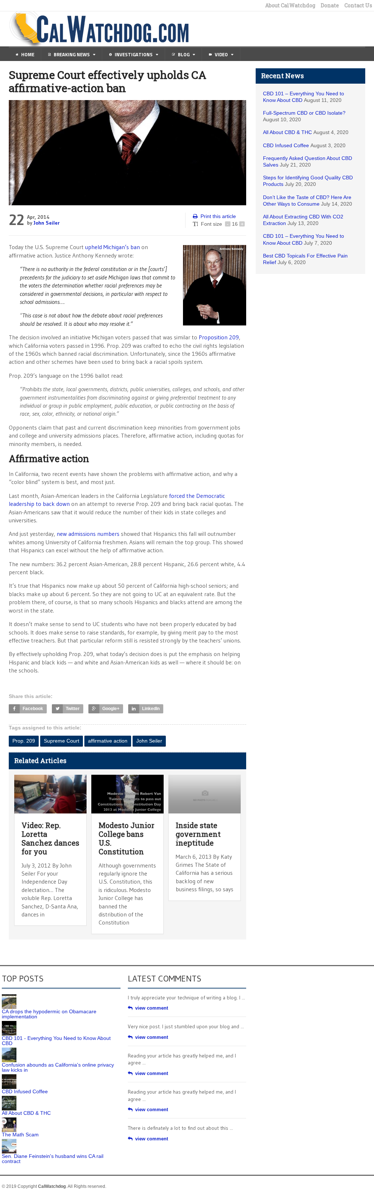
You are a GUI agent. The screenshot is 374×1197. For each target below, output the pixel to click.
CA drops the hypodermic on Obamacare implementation (49, 1014)
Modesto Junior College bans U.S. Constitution (126, 838)
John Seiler (47, 223)
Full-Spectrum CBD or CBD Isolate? (304, 113)
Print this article (218, 216)
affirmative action (107, 741)
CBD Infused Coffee (286, 145)
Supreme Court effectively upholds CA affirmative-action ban (107, 81)
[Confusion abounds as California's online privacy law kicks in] (9, 1050)
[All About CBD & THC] (9, 1098)
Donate (330, 5)
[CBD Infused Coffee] (9, 1077)
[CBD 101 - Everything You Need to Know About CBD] (9, 1023)
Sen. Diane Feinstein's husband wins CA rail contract (52, 1158)
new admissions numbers (89, 533)
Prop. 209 (23, 741)
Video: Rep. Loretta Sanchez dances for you (50, 838)
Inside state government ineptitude (198, 833)
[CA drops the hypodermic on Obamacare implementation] (9, 997)
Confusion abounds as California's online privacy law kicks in (58, 1067)
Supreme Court (61, 741)
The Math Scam (20, 1134)
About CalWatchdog (290, 5)
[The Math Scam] (9, 1120)
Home (27, 54)
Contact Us (358, 5)
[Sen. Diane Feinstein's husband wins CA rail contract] (9, 1141)
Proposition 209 (219, 337)
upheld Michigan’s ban (112, 247)
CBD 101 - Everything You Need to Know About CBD (56, 1040)
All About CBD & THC (287, 132)
